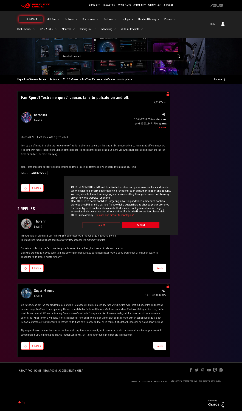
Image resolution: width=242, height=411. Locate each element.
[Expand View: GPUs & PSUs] (56, 29)
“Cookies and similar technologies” (114, 215)
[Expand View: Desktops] (116, 19)
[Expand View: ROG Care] (59, 19)
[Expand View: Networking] (115, 29)
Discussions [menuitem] (89, 19)
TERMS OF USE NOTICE (141, 381)
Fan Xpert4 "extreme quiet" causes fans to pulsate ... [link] (108, 79)
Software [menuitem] (69, 19)
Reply (160, 268)
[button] (25, 187)
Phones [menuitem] (168, 19)
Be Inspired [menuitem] (31, 19)
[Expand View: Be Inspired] (41, 19)
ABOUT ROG (25, 370)
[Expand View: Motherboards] (34, 29)
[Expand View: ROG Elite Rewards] (141, 29)
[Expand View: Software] (76, 19)
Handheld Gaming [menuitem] (147, 19)
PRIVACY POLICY (162, 381)
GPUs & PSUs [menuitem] (47, 29)
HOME (37, 370)
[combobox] (121, 56)
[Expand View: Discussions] (98, 19)
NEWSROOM (50, 370)
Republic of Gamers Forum (31, 79)
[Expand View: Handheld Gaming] (158, 19)
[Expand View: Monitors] (73, 29)
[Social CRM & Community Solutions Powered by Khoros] (216, 403)
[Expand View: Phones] (175, 19)
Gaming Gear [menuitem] (86, 29)
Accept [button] (141, 225)
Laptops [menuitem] (126, 19)
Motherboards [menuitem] (24, 29)
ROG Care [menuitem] (51, 19)
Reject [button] (101, 225)
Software (54, 79)
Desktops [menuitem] (108, 19)
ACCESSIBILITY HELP (70, 370)
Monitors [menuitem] (66, 29)
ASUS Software (70, 79)
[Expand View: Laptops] (132, 19)
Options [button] (218, 79)
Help (212, 24)
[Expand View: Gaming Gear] (95, 29)
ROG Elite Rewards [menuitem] (130, 29)
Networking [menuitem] (106, 29)
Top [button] (23, 402)
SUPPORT (168, 5)
